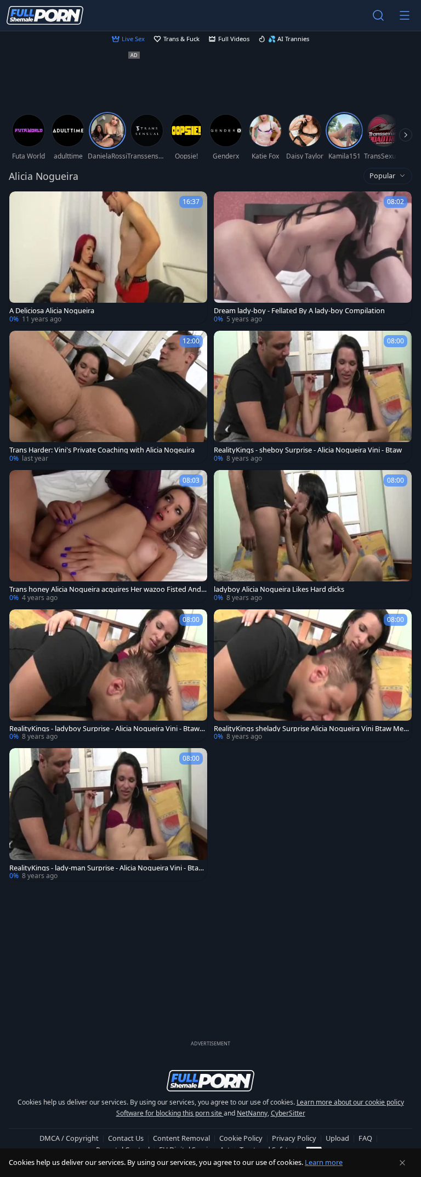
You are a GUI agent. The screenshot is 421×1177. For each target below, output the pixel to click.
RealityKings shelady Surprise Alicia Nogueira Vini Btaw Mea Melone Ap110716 (310, 728)
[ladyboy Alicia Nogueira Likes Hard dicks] (313, 536)
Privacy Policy (294, 1138)
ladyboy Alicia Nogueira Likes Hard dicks (279, 589)
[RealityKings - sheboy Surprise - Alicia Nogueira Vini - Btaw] (313, 397)
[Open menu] (404, 15)
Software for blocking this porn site (170, 1113)
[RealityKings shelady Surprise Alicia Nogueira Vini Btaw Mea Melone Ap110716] (313, 675)
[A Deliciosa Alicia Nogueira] (108, 257)
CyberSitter (288, 1113)
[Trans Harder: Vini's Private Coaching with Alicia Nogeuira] (108, 397)
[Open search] (378, 15)
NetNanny (252, 1113)
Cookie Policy (241, 1138)
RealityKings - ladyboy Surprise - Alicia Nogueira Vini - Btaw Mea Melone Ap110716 (104, 728)
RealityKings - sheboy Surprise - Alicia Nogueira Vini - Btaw (308, 450)
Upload (337, 1138)
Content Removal (181, 1138)
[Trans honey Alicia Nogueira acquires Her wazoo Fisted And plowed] (108, 536)
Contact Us (126, 1138)
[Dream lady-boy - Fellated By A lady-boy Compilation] (313, 257)
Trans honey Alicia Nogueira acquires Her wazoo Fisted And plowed (108, 589)
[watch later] (22, 204)
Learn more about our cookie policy (350, 1102)
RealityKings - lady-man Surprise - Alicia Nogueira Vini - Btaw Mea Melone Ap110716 (106, 868)
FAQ (365, 1138)
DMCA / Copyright (69, 1138)
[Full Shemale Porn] (45, 15)
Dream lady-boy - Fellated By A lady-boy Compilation (299, 310)
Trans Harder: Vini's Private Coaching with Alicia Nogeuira (102, 450)
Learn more (324, 1162)
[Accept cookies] (402, 1163)
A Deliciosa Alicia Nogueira (51, 310)
